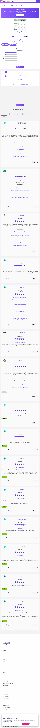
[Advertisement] (20, 96)
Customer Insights (6, 698)
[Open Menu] (38, 1)
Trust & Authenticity (6, 709)
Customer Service (5, 696)
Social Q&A (4, 659)
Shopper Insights (5, 685)
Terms (4, 711)
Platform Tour (5, 652)
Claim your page (20, 15)
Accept (25, 723)
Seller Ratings (5, 654)
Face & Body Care (19, 34)
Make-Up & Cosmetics (25, 34)
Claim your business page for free (30, 11)
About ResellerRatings (6, 707)
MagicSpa (20, 32)
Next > (38, 632)
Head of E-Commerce (6, 694)
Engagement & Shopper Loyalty (8, 683)
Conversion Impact (6, 681)
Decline (33, 723)
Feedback (4, 665)
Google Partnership (6, 705)
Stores (2, 2)
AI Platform (5, 670)
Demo (4, 687)
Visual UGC (5, 661)
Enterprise (4, 672)
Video (4, 663)
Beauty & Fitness (13, 34)
